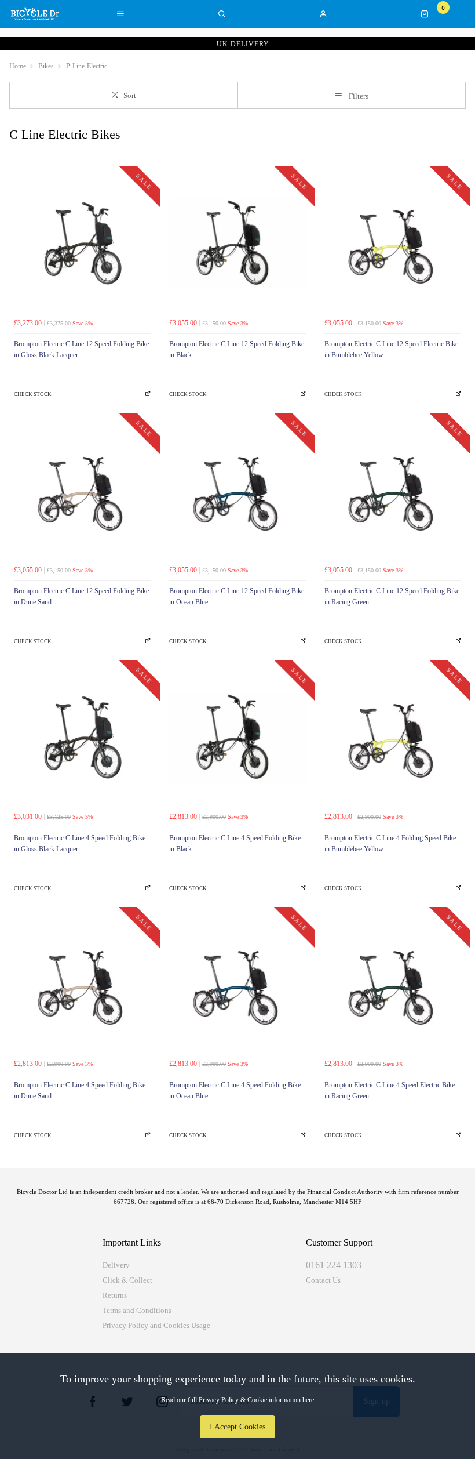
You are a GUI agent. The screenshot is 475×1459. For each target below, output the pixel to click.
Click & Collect (127, 1280)
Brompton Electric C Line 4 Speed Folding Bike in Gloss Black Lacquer (79, 843)
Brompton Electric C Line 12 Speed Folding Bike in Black (236, 349)
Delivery (116, 1265)
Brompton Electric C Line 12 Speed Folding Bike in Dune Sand (81, 596)
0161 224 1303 (333, 1265)
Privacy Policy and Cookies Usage (156, 1325)
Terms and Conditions (137, 1310)
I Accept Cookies (237, 1426)
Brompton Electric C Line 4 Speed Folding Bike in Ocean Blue (235, 1090)
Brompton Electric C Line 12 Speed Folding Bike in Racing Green (391, 596)
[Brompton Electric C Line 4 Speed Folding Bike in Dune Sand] (82, 984)
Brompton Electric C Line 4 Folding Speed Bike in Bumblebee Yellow (390, 843)
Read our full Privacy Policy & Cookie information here (237, 1399)
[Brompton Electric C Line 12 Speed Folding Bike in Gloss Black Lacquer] (82, 243)
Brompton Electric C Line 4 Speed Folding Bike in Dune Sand (79, 1090)
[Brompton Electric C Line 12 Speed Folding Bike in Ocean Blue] (237, 490)
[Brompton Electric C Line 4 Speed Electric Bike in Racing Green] (392, 984)
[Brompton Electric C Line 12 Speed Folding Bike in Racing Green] (392, 490)
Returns (115, 1295)
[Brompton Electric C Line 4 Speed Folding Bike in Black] (237, 737)
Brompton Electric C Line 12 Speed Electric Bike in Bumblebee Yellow (391, 349)
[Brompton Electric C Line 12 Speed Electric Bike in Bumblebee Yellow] (392, 243)
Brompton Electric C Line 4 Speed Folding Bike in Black (235, 843)
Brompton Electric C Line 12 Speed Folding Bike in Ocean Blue (236, 596)
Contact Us (323, 1280)
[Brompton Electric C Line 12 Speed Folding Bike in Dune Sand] (82, 490)
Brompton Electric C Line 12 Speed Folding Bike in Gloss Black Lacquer (81, 349)
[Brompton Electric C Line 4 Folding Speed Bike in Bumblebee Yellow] (392, 737)
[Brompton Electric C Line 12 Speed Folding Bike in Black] (237, 243)
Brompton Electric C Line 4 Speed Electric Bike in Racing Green (389, 1090)
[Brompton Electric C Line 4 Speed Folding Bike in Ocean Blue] (237, 984)
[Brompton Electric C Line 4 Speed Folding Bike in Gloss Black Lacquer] (82, 737)
